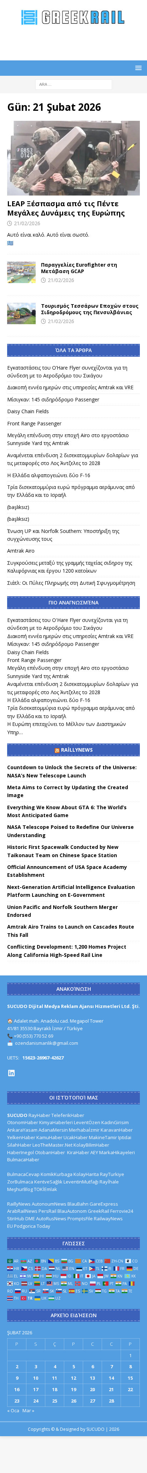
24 (35, 1401)
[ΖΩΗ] (21, 313)
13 (92, 1378)
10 (35, 1378)
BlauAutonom (72, 1211)
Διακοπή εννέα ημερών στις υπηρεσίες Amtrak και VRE (70, 387)
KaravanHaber (117, 1130)
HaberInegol (20, 1152)
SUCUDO (17, 1115)
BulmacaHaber (23, 1159)
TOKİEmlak (45, 1189)
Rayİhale (109, 1181)
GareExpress (104, 1204)
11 (54, 1378)
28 (111, 1401)
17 (35, 1389)
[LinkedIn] (11, 1073)
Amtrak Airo (21, 550)
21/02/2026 (27, 223)
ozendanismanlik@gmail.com (46, 1043)
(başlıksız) (18, 507)
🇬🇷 (10, 242)
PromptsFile (80, 1218)
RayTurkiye (112, 1174)
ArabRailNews (22, 1211)
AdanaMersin (53, 1130)
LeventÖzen (87, 1122)
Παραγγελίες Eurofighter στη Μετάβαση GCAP (79, 268)
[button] (137, 67)
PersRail (47, 1211)
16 (16, 1389)
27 (92, 1401)
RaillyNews (77, 749)
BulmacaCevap (23, 1174)
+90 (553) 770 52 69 (33, 1036)
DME (30, 1218)
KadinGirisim (115, 1122)
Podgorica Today (32, 1226)
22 (130, 1389)
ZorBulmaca (20, 1181)
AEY (94, 1152)
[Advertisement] (77, 42)
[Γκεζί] (21, 272)
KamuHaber (49, 1137)
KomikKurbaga (56, 1174)
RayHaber (39, 1115)
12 (73, 1378)
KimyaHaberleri (56, 1122)
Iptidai (124, 1137)
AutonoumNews (49, 1204)
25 (54, 1401)
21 (111, 1389)
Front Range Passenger (34, 423)
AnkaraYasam (22, 1130)
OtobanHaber (50, 1152)
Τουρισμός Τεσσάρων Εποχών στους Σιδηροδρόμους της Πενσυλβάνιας (89, 309)
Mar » (28, 1410)
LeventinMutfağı (81, 1181)
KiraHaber (78, 1152)
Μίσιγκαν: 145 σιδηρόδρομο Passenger (53, 399)
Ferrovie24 (121, 1211)
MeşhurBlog (20, 1189)
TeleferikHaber (67, 1115)
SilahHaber (19, 1145)
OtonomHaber (22, 1122)
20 (92, 1389)
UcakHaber (76, 1137)
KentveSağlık (48, 1181)
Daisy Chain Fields (28, 411)
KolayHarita (86, 1174)
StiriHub (15, 1218)
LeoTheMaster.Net (52, 1145)
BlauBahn (77, 1204)
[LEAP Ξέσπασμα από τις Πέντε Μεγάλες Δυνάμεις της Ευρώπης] (73, 158)
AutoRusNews (51, 1218)
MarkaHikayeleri (117, 1152)
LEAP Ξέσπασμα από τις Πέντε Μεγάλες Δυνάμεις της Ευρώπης (66, 208)
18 (54, 1389)
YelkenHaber (21, 1137)
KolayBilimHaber (91, 1145)
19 (73, 1389)
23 (16, 1401)
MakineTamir (103, 1137)
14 (111, 1378)
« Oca (13, 1410)
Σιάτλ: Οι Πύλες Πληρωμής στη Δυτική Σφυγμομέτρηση (71, 582)
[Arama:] (73, 84)
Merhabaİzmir (84, 1130)
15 (130, 1378)
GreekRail (98, 1211)
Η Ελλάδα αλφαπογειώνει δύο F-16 (48, 475)
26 (73, 1401)
